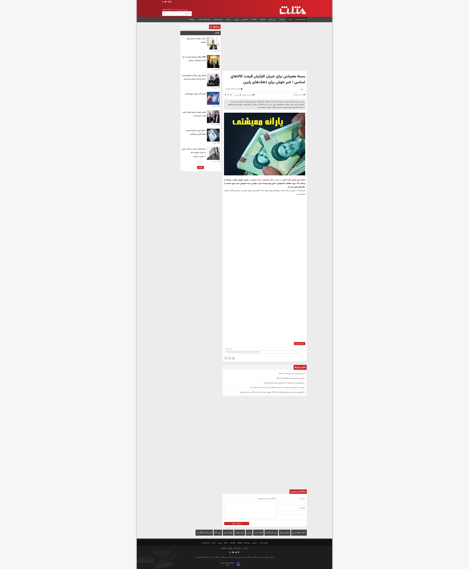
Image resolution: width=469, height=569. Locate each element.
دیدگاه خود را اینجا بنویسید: (266, 498)
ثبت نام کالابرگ (271, 532)
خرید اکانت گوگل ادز (204, 532)
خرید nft (218, 532)
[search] (164, 13)
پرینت (236, 95)
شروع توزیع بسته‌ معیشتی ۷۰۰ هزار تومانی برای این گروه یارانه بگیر (283, 383)
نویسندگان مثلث (204, 19)
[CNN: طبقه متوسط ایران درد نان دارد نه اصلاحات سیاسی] (213, 61)
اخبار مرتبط (300, 367)
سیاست (282, 19)
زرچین (249, 532)
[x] (229, 358)
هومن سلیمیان (198, 156)
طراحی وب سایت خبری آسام (227, 564)
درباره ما (245, 548)
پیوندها (230, 548)
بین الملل (272, 19)
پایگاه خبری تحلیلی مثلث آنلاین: (293, 179)
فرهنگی (239, 543)
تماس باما (237, 548)
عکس (228, 19)
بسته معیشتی (256, 179)
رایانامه (302, 508)
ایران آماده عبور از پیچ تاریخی (195, 93)
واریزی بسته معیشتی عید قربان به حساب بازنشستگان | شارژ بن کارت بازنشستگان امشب (277, 387)
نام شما (302, 498)
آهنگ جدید (258, 532)
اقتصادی (232, 543)
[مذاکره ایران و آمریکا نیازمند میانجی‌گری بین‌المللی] (213, 135)
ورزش (237, 19)
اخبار (290, 19)
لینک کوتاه (228, 349)
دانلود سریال (284, 532)
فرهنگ (262, 19)
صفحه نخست (300, 19)
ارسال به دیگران (247, 95)
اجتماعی (245, 19)
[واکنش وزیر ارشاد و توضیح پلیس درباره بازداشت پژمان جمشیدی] (213, 80)
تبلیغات (192, 19)
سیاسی (254, 543)
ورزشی (219, 543)
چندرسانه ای (218, 19)
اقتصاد (254, 19)
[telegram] (168, 2)
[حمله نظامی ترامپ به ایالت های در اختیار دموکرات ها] (213, 153)
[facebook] (225, 358)
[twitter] (165, 2)
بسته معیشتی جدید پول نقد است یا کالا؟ (291, 373)
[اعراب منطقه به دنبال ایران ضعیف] (213, 43)
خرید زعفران (239, 532)
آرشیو (200, 167)
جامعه (225, 543)
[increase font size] (230, 95)
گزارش (217, 32)
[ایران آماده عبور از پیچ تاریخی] (213, 98)
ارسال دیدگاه (236, 524)
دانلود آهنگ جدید (299, 532)
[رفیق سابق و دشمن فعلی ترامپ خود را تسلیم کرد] (213, 116)
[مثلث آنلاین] (293, 10)
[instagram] (170, 2)
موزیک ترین (228, 532)
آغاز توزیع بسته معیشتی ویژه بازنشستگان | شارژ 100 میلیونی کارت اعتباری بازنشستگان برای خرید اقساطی (272, 392)
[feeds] (163, 2)
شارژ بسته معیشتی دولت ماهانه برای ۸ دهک (290, 378)
